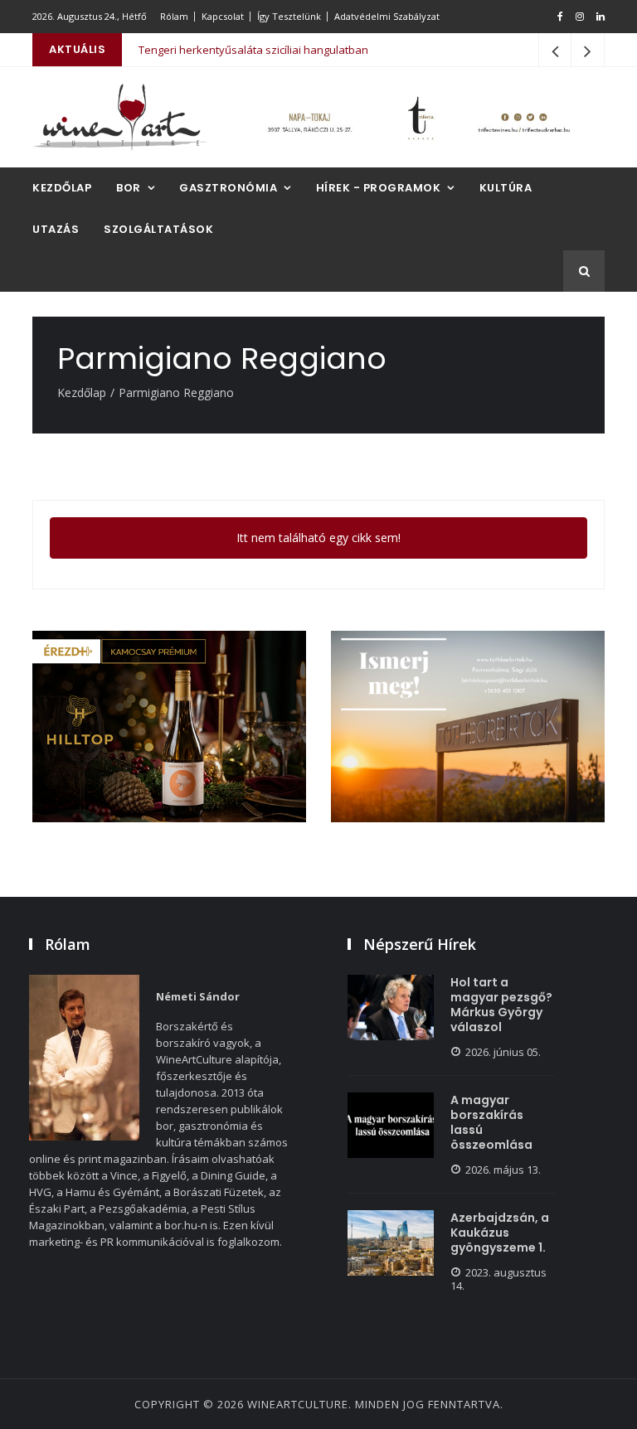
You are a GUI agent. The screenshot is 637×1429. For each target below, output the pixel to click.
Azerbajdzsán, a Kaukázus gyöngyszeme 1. (499, 1232)
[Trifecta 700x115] (418, 117)
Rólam (174, 16)
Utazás (55, 229)
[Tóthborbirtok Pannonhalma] (468, 726)
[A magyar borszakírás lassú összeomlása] (391, 1125)
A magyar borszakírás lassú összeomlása (491, 1122)
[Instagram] (580, 16)
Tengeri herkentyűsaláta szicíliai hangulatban (253, 49)
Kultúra (505, 188)
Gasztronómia (228, 188)
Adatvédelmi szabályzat (387, 16)
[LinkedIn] (600, 16)
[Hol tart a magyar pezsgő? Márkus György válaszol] (391, 1007)
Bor (128, 188)
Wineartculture (297, 1404)
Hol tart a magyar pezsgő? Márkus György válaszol (501, 1004)
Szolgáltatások (158, 229)
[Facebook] (560, 16)
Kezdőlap (61, 188)
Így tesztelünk (289, 16)
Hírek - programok (378, 188)
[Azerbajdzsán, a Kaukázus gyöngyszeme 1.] (391, 1243)
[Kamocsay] (169, 726)
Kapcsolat (223, 16)
